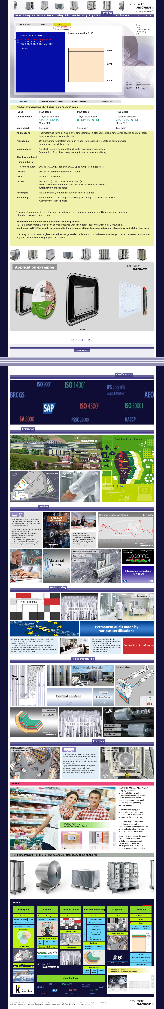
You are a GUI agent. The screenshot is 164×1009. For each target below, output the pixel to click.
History (23, 964)
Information (52, 919)
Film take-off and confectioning (96, 933)
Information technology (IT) (47, 938)
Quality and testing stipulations (51, 101)
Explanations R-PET (107, 101)
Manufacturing (71, 931)
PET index (47, 957)
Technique (24, 919)
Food (43, 24)
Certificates (18, 926)
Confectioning (94, 967)
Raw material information (47, 947)
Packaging (101, 970)
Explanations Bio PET (140, 961)
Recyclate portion (62, 29)
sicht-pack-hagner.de (46, 1004)
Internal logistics (117, 916)
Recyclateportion (146, 927)
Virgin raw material (63, 27)
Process (99, 946)
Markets (16, 783)
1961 (15, 966)
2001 (26, 966)
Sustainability (23, 929)
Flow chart (40, 942)
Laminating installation (88, 947)
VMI (54, 941)
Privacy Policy (141, 32)
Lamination (94, 943)
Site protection (24, 947)
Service (40, 15)
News (138, 27)
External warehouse (117, 933)
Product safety (55, 15)
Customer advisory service (47, 916)
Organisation (29, 922)
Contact (138, 25)
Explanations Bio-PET (79, 101)
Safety (29, 926)
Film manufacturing (76, 15)
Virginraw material (135, 927)
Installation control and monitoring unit (95, 938)
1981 (21, 966)
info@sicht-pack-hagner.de (59, 1004)
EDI (47, 941)
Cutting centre (87, 971)
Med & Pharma (25, 24)
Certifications (121, 15)
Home (18, 15)
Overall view (24, 916)
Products (107, 12)
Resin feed (96, 926)
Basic (61, 24)
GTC (137, 34)
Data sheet (23, 101)
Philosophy (42, 919)
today (32, 966)
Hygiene (31, 919)
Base (141, 923)
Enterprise (29, 15)
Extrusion (94, 916)
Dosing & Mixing (95, 929)
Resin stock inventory (95, 922)
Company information (143, 29)
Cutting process (94, 971)
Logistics (94, 15)
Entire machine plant (96, 919)
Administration (71, 948)
